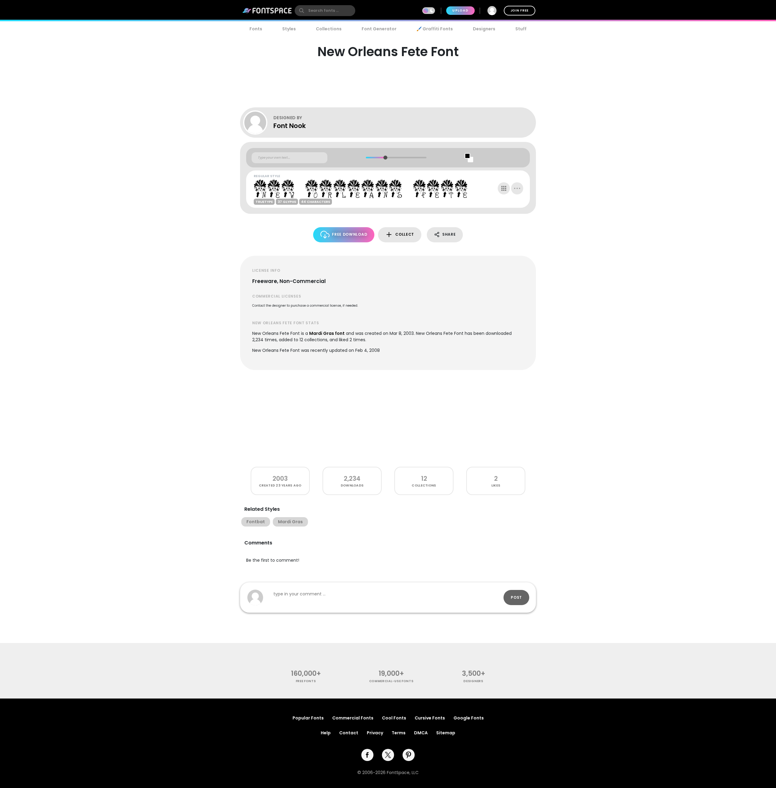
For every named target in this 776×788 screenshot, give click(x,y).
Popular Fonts (308, 718)
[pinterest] (409, 755)
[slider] (385, 158)
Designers (484, 29)
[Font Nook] (258, 122)
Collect (404, 234)
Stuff (521, 29)
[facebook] (367, 755)
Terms (399, 733)
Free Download (349, 234)
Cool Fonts (394, 718)
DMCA (421, 733)
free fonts (306, 681)
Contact (348, 733)
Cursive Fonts (430, 718)
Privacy (375, 733)
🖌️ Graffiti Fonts (434, 29)
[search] (325, 10)
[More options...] (517, 188)
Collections (329, 29)
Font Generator (379, 29)
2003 (280, 478)
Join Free (519, 10)
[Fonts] (267, 10)
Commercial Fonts (352, 718)
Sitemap (445, 733)
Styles (289, 29)
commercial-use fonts (391, 681)
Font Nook (289, 125)
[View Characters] (504, 188)
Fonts (255, 29)
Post (516, 597)
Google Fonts (468, 718)
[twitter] (388, 755)
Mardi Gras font (327, 333)
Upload (460, 10)
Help (326, 733)
